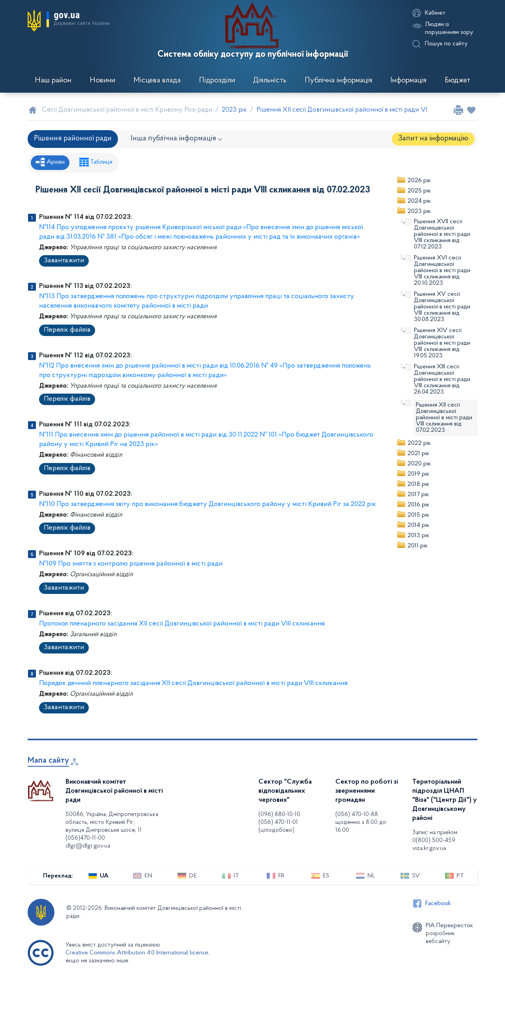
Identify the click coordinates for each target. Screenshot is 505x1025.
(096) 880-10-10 (279, 814)
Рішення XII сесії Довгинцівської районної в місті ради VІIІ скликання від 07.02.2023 (444, 417)
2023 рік (419, 211)
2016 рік (418, 505)
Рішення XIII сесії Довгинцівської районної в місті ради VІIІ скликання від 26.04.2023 (442, 379)
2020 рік (419, 464)
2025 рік (419, 191)
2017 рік (418, 494)
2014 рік (418, 525)
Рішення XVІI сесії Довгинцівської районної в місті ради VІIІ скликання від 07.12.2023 (442, 234)
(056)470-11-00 (85, 838)
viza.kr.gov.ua (429, 848)
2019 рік (418, 474)
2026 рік (419, 180)
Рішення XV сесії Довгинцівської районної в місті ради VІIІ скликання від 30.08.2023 (442, 307)
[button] (69, 20)
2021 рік (418, 453)
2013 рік (418, 535)
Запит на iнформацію (433, 138)
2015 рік (418, 515)
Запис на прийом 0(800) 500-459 (434, 836)
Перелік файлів (67, 330)
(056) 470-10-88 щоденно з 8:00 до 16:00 (360, 822)
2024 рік (419, 201)
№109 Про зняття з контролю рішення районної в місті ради (131, 564)
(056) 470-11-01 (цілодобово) (278, 826)
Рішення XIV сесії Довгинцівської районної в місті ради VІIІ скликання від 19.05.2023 (442, 343)
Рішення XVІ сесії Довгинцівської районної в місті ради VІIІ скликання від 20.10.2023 (442, 270)
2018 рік (418, 484)
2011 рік (418, 546)
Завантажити (64, 260)
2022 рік (419, 443)
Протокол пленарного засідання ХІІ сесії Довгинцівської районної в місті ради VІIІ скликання (182, 623)
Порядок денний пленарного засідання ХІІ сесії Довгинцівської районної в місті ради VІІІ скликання (193, 683)
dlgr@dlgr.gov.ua (87, 846)
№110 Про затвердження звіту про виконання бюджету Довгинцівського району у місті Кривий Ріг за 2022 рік (207, 504)
